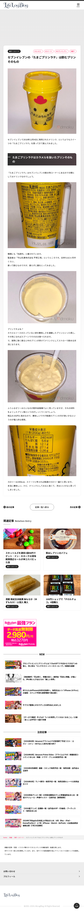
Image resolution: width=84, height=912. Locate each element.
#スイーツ (48, 51)
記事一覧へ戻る (42, 507)
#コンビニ (38, 51)
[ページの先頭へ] (77, 906)
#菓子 (72, 51)
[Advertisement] (42, 26)
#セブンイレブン (61, 51)
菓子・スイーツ (14, 51)
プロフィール (9, 876)
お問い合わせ (9, 871)
